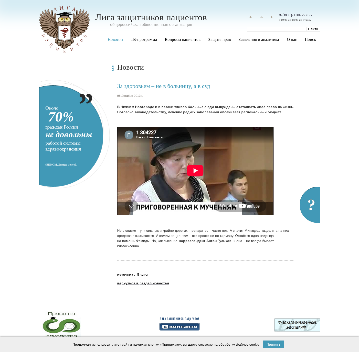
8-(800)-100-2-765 (295, 15)
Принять (273, 344)
